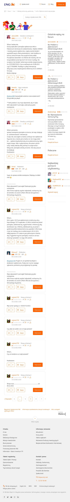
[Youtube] (11, 497)
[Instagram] (14, 497)
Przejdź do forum (53, 142)
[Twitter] (7, 497)
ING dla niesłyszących (11, 486)
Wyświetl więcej (53, 192)
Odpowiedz (37, 77)
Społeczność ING (5, 11)
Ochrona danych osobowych (47, 486)
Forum (44, 4)
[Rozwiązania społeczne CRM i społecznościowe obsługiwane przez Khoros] (62, 413)
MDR (35, 486)
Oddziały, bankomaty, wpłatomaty (25, 11)
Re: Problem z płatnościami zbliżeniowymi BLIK (55, 47)
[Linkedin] (18, 497)
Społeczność (25, 4)
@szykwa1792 (11, 261)
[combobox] (35, 17)
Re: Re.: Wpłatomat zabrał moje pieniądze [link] (45, 11)
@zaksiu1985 (11, 96)
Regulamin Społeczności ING (12, 409)
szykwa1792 (15, 209)
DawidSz (14, 87)
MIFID (30, 486)
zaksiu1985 (15, 36)
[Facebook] (4, 497)
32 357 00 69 (42, 481)
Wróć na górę (35, 422)
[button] (9, 77)
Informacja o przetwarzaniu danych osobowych (36, 409)
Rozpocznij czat (43, 477)
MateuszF (14, 252)
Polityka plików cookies (9, 488)
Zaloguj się (61, 4)
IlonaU (14, 166)
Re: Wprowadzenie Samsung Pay (55, 116)
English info (23, 486)
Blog (52, 4)
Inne (14, 11)
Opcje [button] (22, 77)
